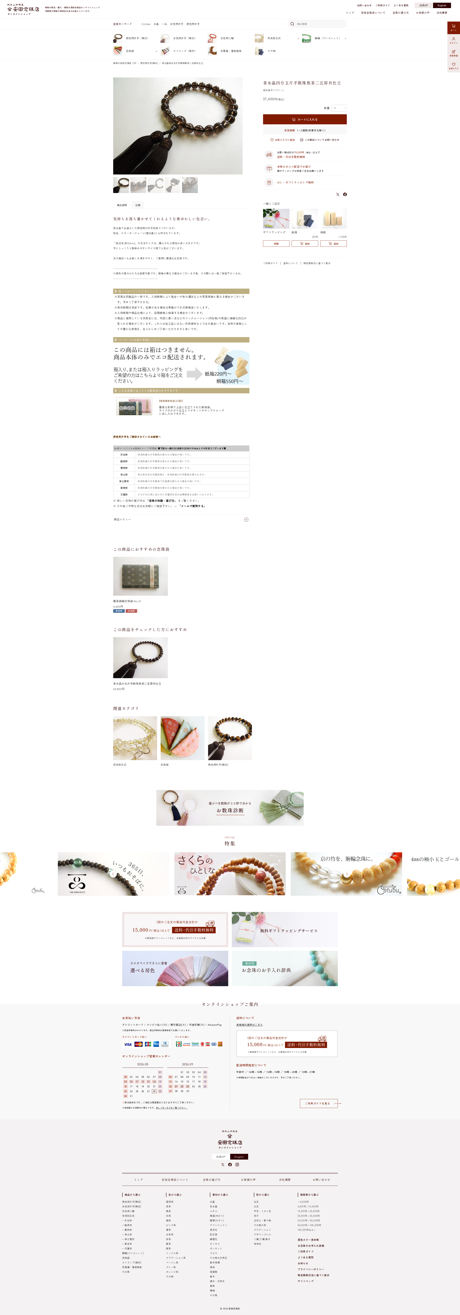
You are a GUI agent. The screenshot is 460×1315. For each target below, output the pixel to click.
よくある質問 (401, 5)
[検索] (292, 24)
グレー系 (171, 1267)
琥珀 (212, 1267)
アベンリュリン (218, 1225)
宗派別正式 (274, 38)
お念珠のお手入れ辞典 (311, 1245)
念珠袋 (130, 51)
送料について (290, 263)
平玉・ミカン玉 (262, 1211)
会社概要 (442, 12)
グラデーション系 (176, 1257)
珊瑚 (212, 1290)
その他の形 (260, 1225)
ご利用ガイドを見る (317, 1103)
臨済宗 (128, 1225)
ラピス (213, 1253)
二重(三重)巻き (262, 1239)
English (442, 5)
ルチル (213, 1211)
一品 (164, 24)
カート (453, 30)
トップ (350, 12)
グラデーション (262, 1229)
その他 (271, 51)
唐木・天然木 (217, 1281)
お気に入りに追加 (285, 139)
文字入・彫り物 (262, 1220)
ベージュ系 (172, 1262)
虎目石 (213, 1229)
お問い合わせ (364, 5)
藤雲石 (213, 1239)
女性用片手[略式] (131, 1206)
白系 (168, 1215)
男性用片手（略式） (138, 38)
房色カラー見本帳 (308, 1240)
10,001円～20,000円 (309, 1211)
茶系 (168, 1206)
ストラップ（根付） (185, 51)
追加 (307, 243)
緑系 (168, 1220)
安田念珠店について (373, 12)
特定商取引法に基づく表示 (314, 1275)
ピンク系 (171, 1225)
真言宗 (128, 1243)
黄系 (168, 1243)
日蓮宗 (128, 1248)
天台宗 (128, 1220)
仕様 (137, 205)
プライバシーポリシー (311, 1269)
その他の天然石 (218, 1257)
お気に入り (454, 68)
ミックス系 (172, 1253)
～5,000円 (303, 1201)
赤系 (168, 1239)
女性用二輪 (227, 38)
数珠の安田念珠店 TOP (125, 63)
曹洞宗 (128, 1229)
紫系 (168, 1248)
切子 (256, 1215)
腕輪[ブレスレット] (133, 1253)
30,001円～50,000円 (309, 1220)
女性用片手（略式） (185, 38)
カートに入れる (308, 119)
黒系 (168, 1211)
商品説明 (122, 205)
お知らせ (303, 1263)
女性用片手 (176, 24)
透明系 (169, 1201)
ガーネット (216, 1248)
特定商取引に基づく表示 (317, 263)
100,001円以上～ (307, 1229)
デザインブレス (262, 1234)
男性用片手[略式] (149, 63)
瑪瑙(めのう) (217, 1215)
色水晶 (213, 1206)
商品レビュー (122, 519)
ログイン (454, 42)
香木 (212, 1276)
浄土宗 (128, 1234)
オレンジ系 (172, 1271)
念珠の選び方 (401, 12)
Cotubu (146, 24)
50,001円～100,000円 (309, 1225)
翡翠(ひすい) (217, 1220)
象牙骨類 (215, 1262)
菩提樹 (213, 1271)
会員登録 (454, 55)
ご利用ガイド (382, 5)
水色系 (169, 1234)
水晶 (156, 24)
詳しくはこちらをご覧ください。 (172, 1107)
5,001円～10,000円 (308, 1206)
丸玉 (256, 1201)
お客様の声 (423, 12)
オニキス (215, 1243)
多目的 (257, 1243)
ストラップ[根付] (131, 1262)
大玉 (256, 1206)
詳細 (276, 243)
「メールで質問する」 (192, 506)
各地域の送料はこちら (249, 1024)
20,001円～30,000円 (309, 1215)
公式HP (423, 5)
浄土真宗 (129, 1239)
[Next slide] (351, 577)
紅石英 (213, 1234)
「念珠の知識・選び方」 (161, 500)
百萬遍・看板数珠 (231, 51)
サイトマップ (306, 1281)
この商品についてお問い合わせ (322, 139)
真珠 (212, 1286)
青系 (168, 1229)
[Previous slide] (108, 577)
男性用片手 (193, 24)
